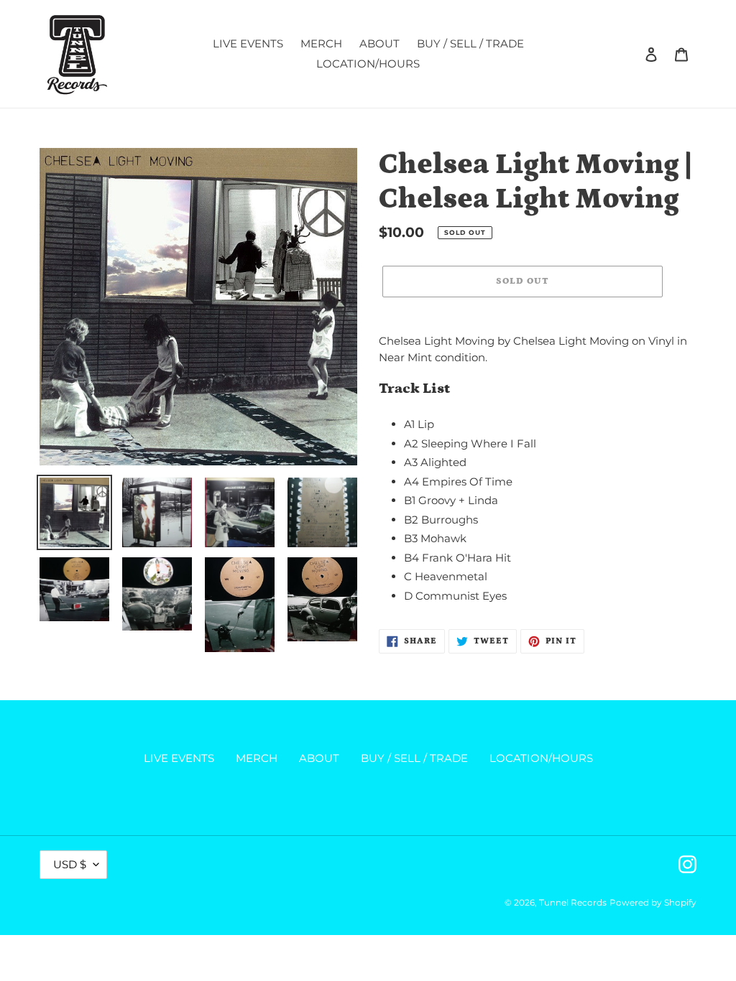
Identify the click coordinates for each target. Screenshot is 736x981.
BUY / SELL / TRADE (414, 758)
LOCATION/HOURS (541, 758)
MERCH (256, 758)
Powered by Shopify (653, 902)
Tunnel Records (573, 902)
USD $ (69, 864)
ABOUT (319, 758)
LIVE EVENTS (179, 758)
